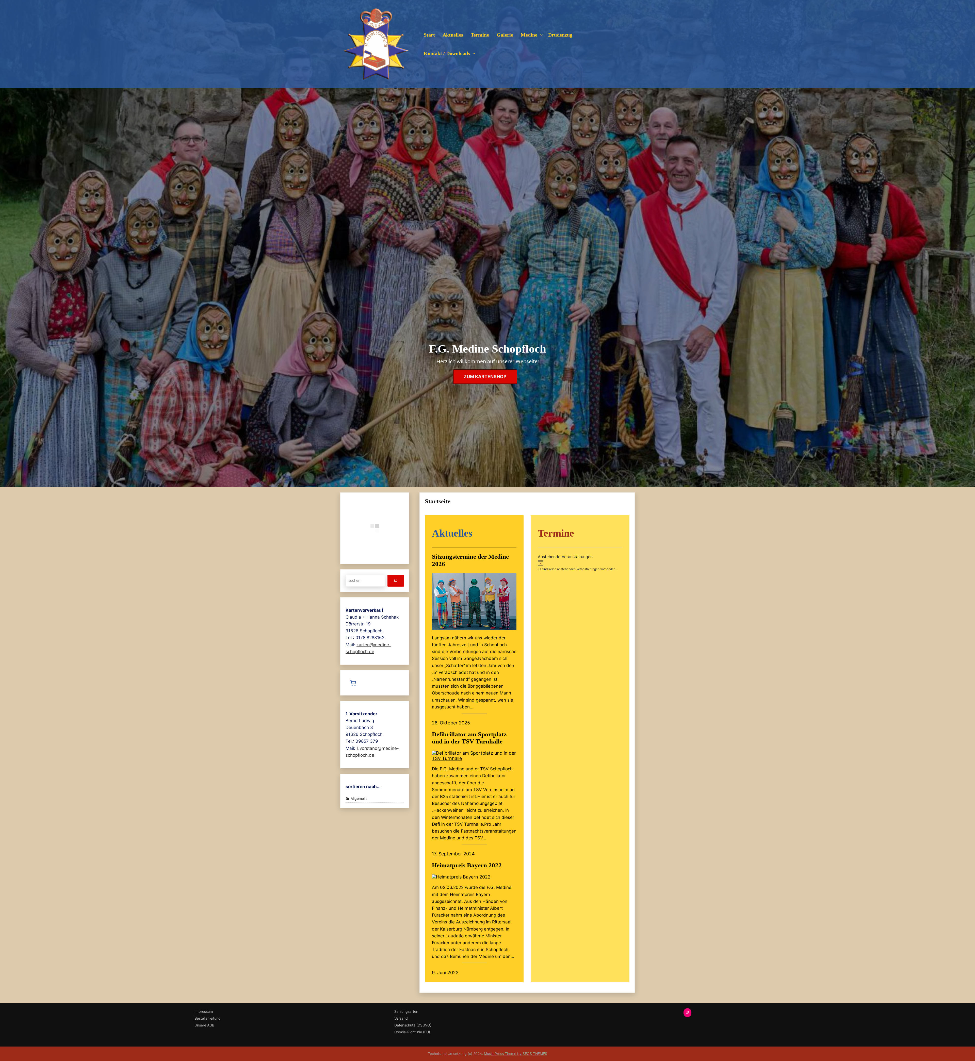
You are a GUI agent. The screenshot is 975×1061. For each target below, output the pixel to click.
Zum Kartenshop (485, 376)
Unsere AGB (204, 1025)
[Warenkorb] (354, 682)
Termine (480, 35)
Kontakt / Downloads (447, 53)
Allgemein (359, 798)
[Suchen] (395, 581)
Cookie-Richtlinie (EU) (412, 1032)
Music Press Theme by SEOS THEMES (515, 1053)
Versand (401, 1018)
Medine (529, 35)
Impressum (203, 1011)
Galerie (505, 35)
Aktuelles (453, 35)
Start (429, 35)
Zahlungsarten (406, 1011)
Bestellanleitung (207, 1018)
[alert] (580, 565)
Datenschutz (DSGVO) (412, 1025)
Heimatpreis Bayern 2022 (467, 865)
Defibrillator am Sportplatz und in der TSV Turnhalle (469, 738)
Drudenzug (560, 35)
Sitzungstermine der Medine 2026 (470, 560)
